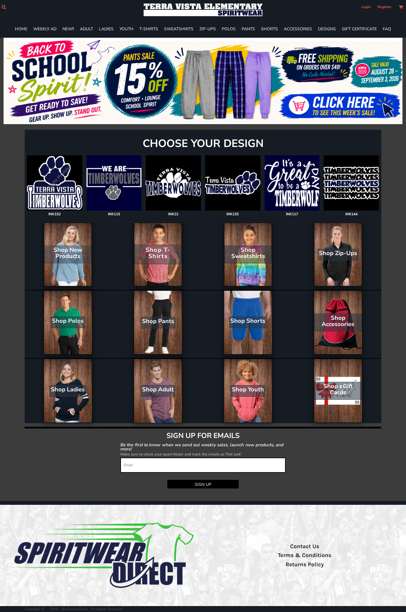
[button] (3, 7)
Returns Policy (305, 564)
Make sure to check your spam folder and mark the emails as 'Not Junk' (181, 454)
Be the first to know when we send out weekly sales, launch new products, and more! (202, 446)
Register (384, 6)
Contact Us (304, 546)
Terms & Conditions (304, 555)
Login (366, 6)
